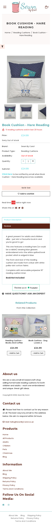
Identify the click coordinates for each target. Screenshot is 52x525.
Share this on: (8, 207)
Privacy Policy (9, 485)
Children (6, 445)
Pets (5, 449)
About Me (7, 470)
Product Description (12, 219)
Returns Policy (9, 481)
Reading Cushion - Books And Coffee (14, 341)
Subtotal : (6, 169)
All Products (8, 438)
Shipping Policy (9, 477)
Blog (5, 456)
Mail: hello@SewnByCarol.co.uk (19, 422)
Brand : (5, 146)
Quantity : (6, 161)
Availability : (7, 155)
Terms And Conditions (13, 489)
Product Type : (9, 151)
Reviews (7, 226)
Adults (6, 442)
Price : (4, 135)
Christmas (7, 453)
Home (7, 32)
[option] (26, 79)
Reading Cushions (21, 32)
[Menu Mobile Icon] (4, 7)
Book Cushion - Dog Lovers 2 (38, 341)
